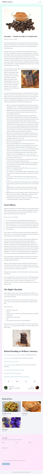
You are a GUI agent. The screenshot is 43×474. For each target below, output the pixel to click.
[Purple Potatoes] (11, 422)
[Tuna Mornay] (31, 406)
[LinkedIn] (34, 381)
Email (16, 442)
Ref (36, 133)
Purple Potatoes (5, 429)
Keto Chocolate (7, 358)
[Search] (38, 1)
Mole (10, 89)
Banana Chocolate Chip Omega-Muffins (12, 373)
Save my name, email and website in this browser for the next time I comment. (14, 460)
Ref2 (22, 138)
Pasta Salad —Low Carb (6, 413)
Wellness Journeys (7, 2)
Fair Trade (11, 234)
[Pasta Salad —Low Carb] (11, 406)
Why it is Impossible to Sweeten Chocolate (13, 354)
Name (3, 442)
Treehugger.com (10, 217)
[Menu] (40, 1)
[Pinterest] (26, 381)
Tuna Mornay (24, 413)
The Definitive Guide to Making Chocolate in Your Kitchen (16, 376)
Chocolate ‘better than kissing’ (21, 148)
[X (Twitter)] (17, 381)
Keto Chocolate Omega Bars (10, 364)
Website (30, 442)
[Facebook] (8, 381)
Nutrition (15, 39)
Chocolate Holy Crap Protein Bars (11, 361)
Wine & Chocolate (27, 154)
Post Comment (6, 463)
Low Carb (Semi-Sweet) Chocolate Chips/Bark (14, 369)
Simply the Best (9, 325)
